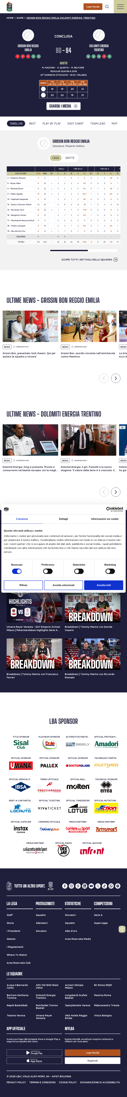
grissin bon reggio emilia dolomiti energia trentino (60, 18)
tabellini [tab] (16, 123)
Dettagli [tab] (63, 518)
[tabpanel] (63, 200)
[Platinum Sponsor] (49, 744)
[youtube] (91, 886)
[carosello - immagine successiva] (115, 378)
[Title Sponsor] (21, 744)
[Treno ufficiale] (49, 787)
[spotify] (117, 886)
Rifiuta (23, 585)
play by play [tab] (51, 123)
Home (10, 18)
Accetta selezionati (63, 585)
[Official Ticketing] (49, 808)
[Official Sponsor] (21, 765)
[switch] (48, 571)
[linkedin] (84, 886)
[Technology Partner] (106, 765)
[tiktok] (104, 886)
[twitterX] (98, 886)
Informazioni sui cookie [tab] (105, 518)
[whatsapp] (111, 886)
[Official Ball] (78, 787)
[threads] (78, 886)
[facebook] (64, 886)
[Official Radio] (64, 850)
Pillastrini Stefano (75, 146)
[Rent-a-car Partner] (21, 808)
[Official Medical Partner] (21, 787)
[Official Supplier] (21, 829)
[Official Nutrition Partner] (106, 808)
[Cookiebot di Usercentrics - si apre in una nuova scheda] (108, 509)
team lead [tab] (97, 123)
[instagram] (71, 886)
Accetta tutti (104, 585)
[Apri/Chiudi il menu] (120, 6)
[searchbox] (63, 4)
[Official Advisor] (92, 850)
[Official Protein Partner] (106, 744)
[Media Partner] (78, 829)
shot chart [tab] (75, 123)
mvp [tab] (114, 123)
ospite (70, 158)
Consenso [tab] (22, 518)
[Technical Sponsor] (106, 787)
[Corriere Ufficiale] (49, 829)
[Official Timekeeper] (78, 808)
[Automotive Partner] (78, 744)
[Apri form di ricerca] (107, 6)
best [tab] (32, 123)
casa (55, 158)
